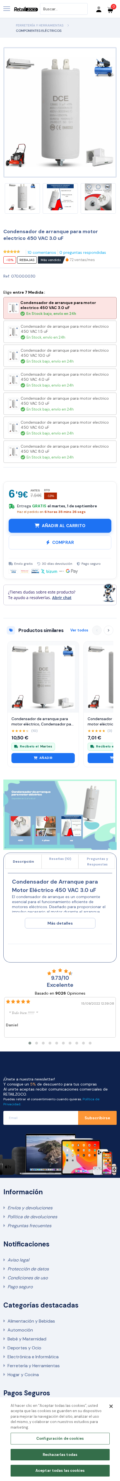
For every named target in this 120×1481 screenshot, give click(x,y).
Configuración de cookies (60, 1438)
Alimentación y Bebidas (31, 1321)
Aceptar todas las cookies (60, 1470)
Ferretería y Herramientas (34, 1366)
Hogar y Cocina (23, 1375)
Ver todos (79, 630)
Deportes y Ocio (24, 1348)
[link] (82, 259)
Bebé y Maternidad (27, 1339)
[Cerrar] (111, 1406)
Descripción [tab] (23, 861)
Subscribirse (97, 1117)
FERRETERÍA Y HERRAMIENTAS (39, 25)
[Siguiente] (108, 630)
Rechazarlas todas (60, 1454)
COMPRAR (63, 542)
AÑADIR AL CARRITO (63, 526)
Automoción (20, 1330)
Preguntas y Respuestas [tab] (97, 862)
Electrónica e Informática (33, 1357)
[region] (60, 1439)
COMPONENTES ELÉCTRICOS (38, 30)
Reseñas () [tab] (60, 859)
